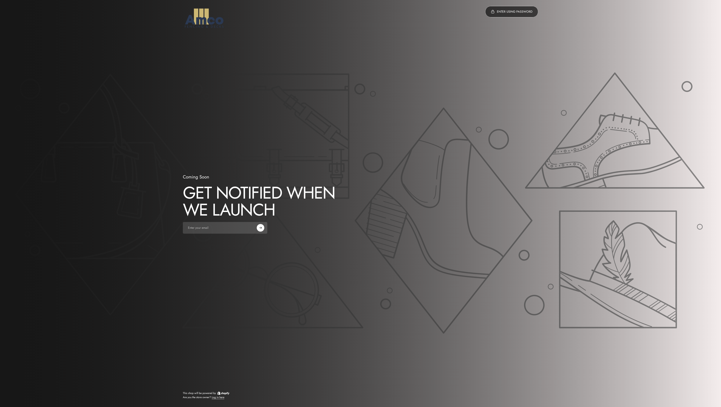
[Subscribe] (260, 228)
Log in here (218, 397)
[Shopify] (223, 393)
